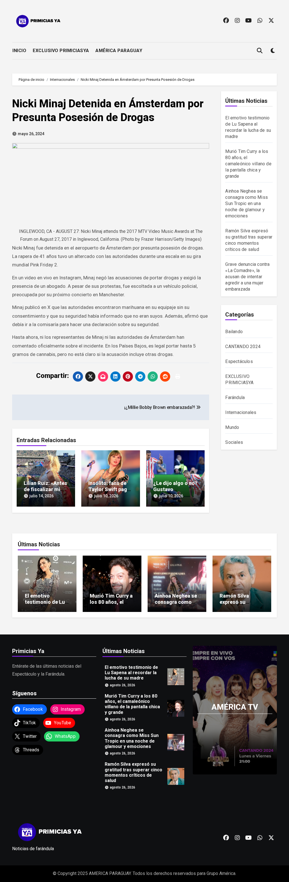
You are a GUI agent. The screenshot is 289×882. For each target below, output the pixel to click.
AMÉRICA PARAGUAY (118, 50)
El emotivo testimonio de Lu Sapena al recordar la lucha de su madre (131, 673)
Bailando (234, 331)
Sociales (234, 442)
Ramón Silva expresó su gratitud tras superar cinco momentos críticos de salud (133, 772)
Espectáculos (239, 361)
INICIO (19, 50)
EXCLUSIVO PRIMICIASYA (61, 50)
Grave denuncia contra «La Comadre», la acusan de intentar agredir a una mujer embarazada (247, 277)
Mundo (232, 427)
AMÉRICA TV (234, 707)
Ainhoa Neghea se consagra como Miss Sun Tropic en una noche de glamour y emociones (246, 203)
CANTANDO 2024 (242, 346)
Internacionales (240, 412)
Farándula (235, 397)
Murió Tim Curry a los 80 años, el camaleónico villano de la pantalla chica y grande (248, 164)
